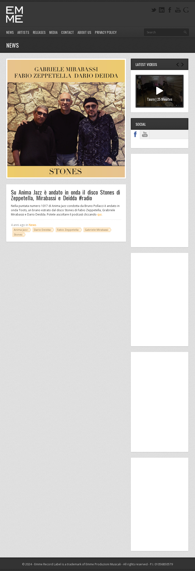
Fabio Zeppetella (67, 229)
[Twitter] (153, 10)
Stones (18, 234)
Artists (23, 32)
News (10, 32)
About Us (84, 32)
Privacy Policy (106, 32)
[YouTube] (178, 10)
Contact (67, 32)
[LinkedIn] (162, 10)
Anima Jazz (21, 229)
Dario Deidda (42, 229)
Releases (39, 32)
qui (99, 214)
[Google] (186, 10)
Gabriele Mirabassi (96, 229)
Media (53, 32)
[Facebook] (170, 10)
